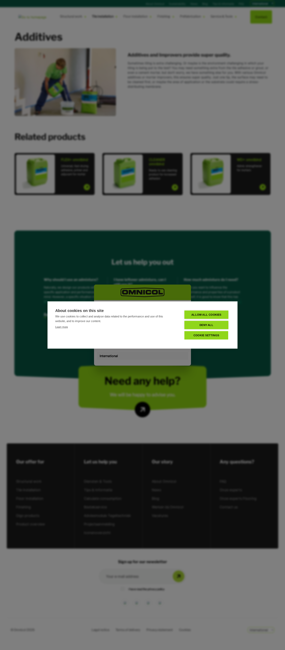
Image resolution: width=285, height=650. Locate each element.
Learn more (61, 327)
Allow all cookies (206, 314)
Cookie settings (206, 335)
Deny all (206, 325)
